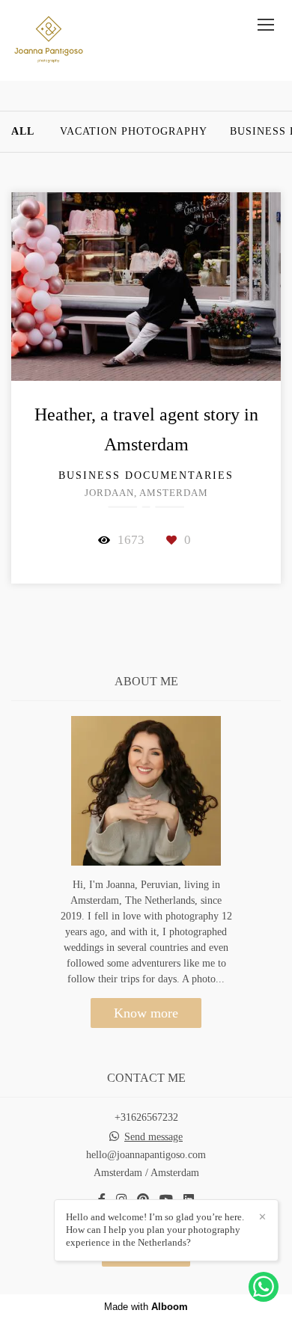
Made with (146, 1306)
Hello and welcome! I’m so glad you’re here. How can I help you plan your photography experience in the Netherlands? (155, 1229)
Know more (146, 1013)
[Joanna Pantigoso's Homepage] (48, 40)
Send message (153, 1137)
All (22, 131)
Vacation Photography (133, 131)
